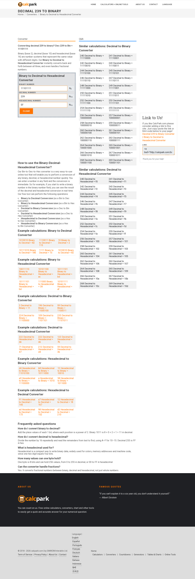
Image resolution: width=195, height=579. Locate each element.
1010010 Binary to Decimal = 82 (27, 241)
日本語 (76, 571)
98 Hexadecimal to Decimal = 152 (46, 412)
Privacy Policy (40, 554)
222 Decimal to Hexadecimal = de (26, 339)
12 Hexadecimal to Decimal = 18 (65, 400)
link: (144, 145)
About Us (53, 554)
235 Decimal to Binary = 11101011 (65, 318)
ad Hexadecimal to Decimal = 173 (27, 412)
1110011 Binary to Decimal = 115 (47, 243)
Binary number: (27, 84)
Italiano (76, 556)
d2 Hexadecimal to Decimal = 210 (65, 412)
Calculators (98, 554)
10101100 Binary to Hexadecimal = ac (45, 273)
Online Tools (170, 554)
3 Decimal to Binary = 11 (25, 306)
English (75, 538)
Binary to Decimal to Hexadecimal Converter (60, 14)
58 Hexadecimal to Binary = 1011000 (66, 381)
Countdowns (125, 554)
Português (77, 545)
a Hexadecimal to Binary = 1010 (46, 379)
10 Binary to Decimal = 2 (64, 241)
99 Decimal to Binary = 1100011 (64, 308)
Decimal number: (27, 93)
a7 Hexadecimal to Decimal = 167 (46, 402)
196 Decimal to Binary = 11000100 (45, 308)
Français (76, 549)
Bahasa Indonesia (77, 562)
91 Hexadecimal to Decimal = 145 (27, 402)
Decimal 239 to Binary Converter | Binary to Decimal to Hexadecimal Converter (158, 137)
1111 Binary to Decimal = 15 (46, 251)
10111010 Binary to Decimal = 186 (27, 251)
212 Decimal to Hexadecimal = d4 (45, 349)
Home (21, 14)
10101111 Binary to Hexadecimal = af (64, 285)
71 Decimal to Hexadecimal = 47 (26, 349)
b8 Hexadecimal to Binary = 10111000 (46, 371)
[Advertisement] (77, 28)
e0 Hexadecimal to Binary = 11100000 (27, 381)
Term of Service (25, 554)
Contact (62, 554)
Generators (139, 554)
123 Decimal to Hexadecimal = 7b (65, 339)
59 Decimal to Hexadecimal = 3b (64, 349)
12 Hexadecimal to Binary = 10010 (66, 371)
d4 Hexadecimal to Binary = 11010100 (27, 371)
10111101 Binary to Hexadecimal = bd (64, 273)
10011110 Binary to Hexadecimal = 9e (26, 273)
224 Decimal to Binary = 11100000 (26, 318)
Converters (32, 14)
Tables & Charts (154, 554)
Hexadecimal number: (30, 101)
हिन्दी (74, 567)
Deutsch (76, 553)
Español (76, 541)
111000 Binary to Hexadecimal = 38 (46, 284)
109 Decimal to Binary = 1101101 (45, 318)
